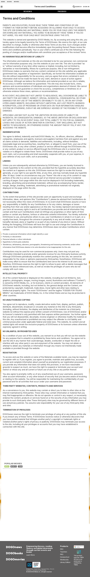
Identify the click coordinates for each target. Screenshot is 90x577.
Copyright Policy (45, 569)
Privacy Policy (29, 569)
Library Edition (65, 562)
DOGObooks (14, 553)
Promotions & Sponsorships (39, 570)
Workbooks (64, 560)
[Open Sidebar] (1, 6)
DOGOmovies (14, 559)
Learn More (30, 555)
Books (9, 1)
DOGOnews (14, 547)
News (3, 1)
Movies (16, 1)
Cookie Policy (37, 569)
